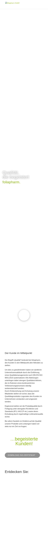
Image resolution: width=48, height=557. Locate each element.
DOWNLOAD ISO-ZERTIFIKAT (21, 455)
